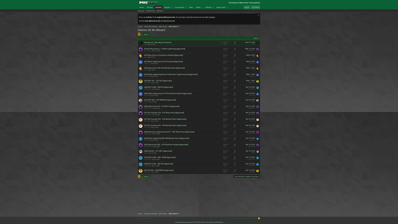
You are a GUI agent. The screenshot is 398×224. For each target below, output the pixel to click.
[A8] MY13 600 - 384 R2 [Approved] (158, 87)
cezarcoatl (147, 121)
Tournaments (179, 7)
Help (249, 218)
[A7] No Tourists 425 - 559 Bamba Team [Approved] (165, 119)
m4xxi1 (146, 102)
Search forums (150, 11)
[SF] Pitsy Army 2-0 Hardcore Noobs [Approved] (163, 55)
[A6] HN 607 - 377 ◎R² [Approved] (158, 151)
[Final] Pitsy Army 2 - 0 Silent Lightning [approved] (164, 48)
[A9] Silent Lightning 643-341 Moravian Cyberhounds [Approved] (171, 74)
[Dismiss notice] (258, 16)
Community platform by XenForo (191, 222)
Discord (149, 7)
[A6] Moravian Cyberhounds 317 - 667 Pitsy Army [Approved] (169, 132)
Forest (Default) (144, 218)
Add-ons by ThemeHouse (216, 222)
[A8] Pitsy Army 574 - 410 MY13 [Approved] (161, 106)
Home (141, 7)
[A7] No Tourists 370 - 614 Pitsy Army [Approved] (164, 112)
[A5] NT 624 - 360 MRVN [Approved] (158, 170)
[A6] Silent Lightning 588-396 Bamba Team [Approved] (166, 138)
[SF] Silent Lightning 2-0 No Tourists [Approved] (163, 61)
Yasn (145, 44)
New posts (141, 11)
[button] (171, 7)
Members (160, 11)
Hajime (146, 153)
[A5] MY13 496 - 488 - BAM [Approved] (159, 157)
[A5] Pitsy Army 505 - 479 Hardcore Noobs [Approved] (166, 144)
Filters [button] (255, 38)
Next (145, 34)
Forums (158, 7)
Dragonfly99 (147, 89)
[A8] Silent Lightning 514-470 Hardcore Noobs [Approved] (168, 93)
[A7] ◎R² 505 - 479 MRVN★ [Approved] (160, 100)
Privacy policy (243, 218)
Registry (167, 7)
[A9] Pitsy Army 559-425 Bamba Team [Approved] (164, 68)
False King (147, 63)
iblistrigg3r (147, 83)
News (191, 7)
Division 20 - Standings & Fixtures (157, 42)
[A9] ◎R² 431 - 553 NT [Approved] (158, 80)
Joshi (145, 57)
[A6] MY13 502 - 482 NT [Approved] (158, 164)
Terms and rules (232, 218)
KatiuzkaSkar (148, 51)
